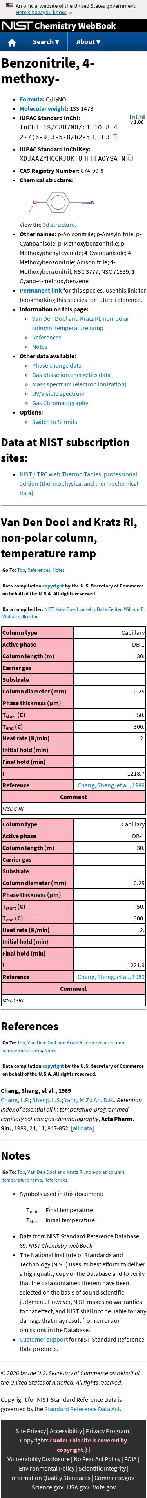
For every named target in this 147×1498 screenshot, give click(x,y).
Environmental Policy (46, 1468)
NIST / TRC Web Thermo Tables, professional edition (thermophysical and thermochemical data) (79, 483)
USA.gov (78, 1487)
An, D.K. (104, 1100)
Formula (31, 99)
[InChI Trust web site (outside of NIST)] (137, 123)
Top (21, 570)
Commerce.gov (114, 1478)
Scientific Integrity (102, 1468)
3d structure (59, 224)
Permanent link (41, 290)
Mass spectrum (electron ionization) (79, 384)
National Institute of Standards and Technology (17, 26)
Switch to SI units (54, 422)
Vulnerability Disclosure (38, 1459)
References (47, 337)
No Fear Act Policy (97, 1459)
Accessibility (66, 1431)
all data (82, 1128)
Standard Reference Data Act (82, 1409)
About (85, 41)
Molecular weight (43, 108)
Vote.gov (104, 1487)
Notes (39, 346)
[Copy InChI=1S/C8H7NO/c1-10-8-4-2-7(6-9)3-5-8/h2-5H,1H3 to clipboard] (114, 138)
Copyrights (34, 1440)
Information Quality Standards (50, 1478)
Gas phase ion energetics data (71, 375)
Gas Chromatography (60, 403)
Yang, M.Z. (77, 1100)
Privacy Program (107, 1431)
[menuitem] (12, 42)
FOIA (130, 1459)
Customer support (44, 1339)
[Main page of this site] (12, 42)
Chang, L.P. (15, 1100)
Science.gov (47, 1487)
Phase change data (57, 365)
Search (43, 41)
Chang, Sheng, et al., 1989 (111, 785)
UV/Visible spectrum (58, 393)
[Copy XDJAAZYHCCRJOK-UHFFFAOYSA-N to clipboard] (130, 160)
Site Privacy (31, 1431)
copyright (53, 585)
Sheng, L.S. (47, 1100)
